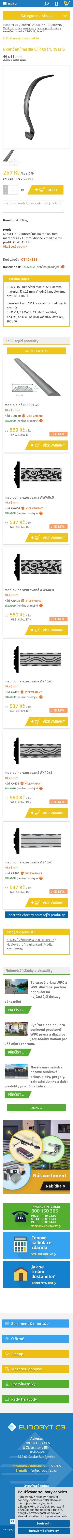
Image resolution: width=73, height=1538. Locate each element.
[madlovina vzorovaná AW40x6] (36, 474)
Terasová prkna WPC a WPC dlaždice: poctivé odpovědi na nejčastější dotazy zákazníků (36, 992)
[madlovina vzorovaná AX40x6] (36, 659)
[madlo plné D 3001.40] (36, 378)
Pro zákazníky (23, 1383)
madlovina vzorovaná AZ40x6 (28, 862)
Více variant (35, 416)
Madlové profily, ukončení (18, 28)
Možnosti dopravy (26, 1368)
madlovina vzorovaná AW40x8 (29, 589)
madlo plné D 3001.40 (22, 404)
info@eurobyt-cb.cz (42, 1470)
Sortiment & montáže (30, 1323)
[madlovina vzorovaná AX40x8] (36, 750)
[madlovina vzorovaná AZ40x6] (36, 841)
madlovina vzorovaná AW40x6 (29, 497)
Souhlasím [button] (43, 1523)
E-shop (17, 1353)
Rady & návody (24, 1399)
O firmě (17, 1338)
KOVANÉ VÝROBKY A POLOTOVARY (41, 25)
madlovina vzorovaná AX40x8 (28, 772)
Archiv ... (36, 1108)
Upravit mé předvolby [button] (44, 1530)
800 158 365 (52, 1466)
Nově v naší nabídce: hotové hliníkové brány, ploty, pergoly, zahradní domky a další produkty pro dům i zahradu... (36, 1076)
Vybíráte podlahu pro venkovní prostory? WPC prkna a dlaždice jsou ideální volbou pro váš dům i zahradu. (36, 1034)
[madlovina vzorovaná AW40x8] (36, 567)
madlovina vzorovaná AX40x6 (28, 681)
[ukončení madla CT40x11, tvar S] (36, 106)
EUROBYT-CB (10, 25)
